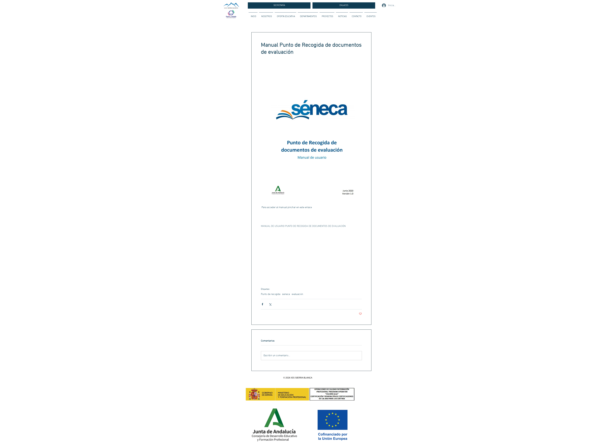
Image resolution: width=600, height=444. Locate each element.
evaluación (297, 294)
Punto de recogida (270, 294)
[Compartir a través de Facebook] (262, 304)
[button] (266, 15)
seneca (286, 294)
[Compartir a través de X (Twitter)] (270, 304)
